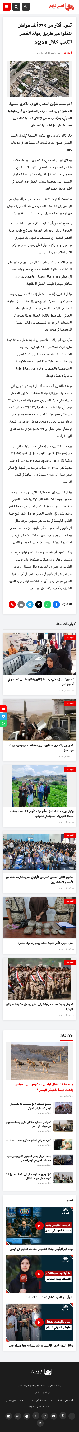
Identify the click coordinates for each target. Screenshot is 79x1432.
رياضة (22, 1400)
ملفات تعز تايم (44, 1406)
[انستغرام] (44, 1416)
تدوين (31, 1406)
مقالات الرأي (41, 1400)
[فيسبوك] (56, 604)
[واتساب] (47, 604)
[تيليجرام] (30, 604)
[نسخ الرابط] (12, 604)
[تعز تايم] (61, 6)
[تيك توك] (35, 1415)
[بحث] (16, 7)
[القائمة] (7, 7)
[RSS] (40, 1423)
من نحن (46, 1392)
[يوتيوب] (53, 1416)
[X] (38, 604)
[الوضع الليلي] (26, 7)
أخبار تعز (67, 53)
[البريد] (21, 604)
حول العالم (11, 1400)
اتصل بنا (36, 1392)
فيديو (30, 1400)
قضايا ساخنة (56, 1400)
